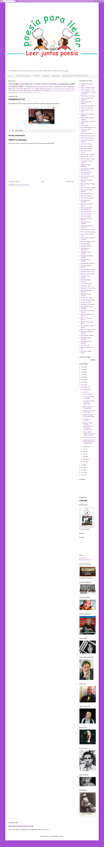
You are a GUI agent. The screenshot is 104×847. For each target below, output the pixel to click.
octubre (85, 392)
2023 (82, 367)
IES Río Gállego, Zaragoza (88, 300)
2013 (82, 470)
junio (84, 449)
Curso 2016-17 (50, 86)
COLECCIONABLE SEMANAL (55, 84)
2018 (82, 379)
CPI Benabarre (84, 125)
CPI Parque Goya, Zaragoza (88, 135)
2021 (82, 372)
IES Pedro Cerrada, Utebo (87, 271)
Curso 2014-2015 (67, 89)
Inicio (42, 181)
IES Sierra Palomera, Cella (88, 329)
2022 (82, 369)
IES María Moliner (86, 243)
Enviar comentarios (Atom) (23, 185)
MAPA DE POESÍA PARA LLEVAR (21, 826)
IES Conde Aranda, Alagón (88, 187)
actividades (13, 86)
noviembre (85, 389)
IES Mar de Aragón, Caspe (88, 241)
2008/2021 (45, 76)
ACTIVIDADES (55, 76)
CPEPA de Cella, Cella (87, 108)
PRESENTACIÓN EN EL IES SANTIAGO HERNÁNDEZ (88, 441)
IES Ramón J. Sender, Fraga (88, 288)
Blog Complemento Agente (88, 87)
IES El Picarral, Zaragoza (87, 198)
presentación (42, 89)
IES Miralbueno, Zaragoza (87, 263)
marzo (84, 456)
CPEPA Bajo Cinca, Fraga (87, 96)
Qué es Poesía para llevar (23, 76)
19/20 (21, 84)
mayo (84, 451)
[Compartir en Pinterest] (22, 130)
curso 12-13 (31, 89)
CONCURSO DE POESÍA (16, 90)
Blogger (61, 836)
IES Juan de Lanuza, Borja (88, 229)
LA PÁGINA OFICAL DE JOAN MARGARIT (88, 402)
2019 (82, 377)
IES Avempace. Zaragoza (87, 154)
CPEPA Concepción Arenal (88, 105)
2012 (82, 472)
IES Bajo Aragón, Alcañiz (87, 159)
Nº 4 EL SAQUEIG (87, 394)
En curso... (10, 76)
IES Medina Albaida (86, 246)
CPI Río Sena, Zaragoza (87, 138)
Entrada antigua (70, 181)
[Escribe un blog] (17, 130)
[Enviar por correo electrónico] (16, 130)
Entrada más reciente (14, 181)
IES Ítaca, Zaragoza (86, 216)
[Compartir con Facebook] (20, 130)
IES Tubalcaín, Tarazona (87, 335)
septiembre (86, 446)
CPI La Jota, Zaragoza (86, 133)
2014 (82, 467)
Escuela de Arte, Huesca (87, 146)
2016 (82, 385)
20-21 (32, 84)
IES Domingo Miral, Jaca (87, 193)
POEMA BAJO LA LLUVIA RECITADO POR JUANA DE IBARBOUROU (87, 426)
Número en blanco (53, 90)
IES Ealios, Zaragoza (86, 195)
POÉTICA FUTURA (65, 90)
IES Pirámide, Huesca (86, 283)
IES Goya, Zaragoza (86, 213)
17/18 (26, 86)
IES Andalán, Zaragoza (87, 148)
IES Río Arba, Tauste (86, 298)
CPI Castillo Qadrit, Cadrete (88, 127)
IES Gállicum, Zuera (86, 211)
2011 (82, 475)
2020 (82, 374)
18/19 (11, 84)
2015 (82, 465)
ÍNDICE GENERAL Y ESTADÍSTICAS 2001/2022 (75, 76)
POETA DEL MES (42, 90)
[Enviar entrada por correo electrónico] (13, 130)
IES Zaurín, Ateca (85, 345)
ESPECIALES (30, 90)
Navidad (19, 92)
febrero (85, 459)
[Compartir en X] (19, 130)
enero (84, 461)
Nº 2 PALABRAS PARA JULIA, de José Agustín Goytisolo (88, 433)
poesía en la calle (35, 92)
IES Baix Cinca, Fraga (86, 156)
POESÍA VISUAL (26, 92)
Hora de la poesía (36, 86)
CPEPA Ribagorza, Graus (87, 90)
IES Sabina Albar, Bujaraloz (88, 304)
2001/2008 (36, 76)
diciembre (85, 387)
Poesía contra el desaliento (66, 86)
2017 (82, 382)
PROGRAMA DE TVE (88, 437)
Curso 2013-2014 (54, 89)
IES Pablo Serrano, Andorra (88, 269)
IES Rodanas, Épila (86, 302)
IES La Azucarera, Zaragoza (88, 231)
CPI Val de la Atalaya (86, 144)
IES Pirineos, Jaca (85, 286)
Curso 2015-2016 (17, 89)
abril (84, 454)
